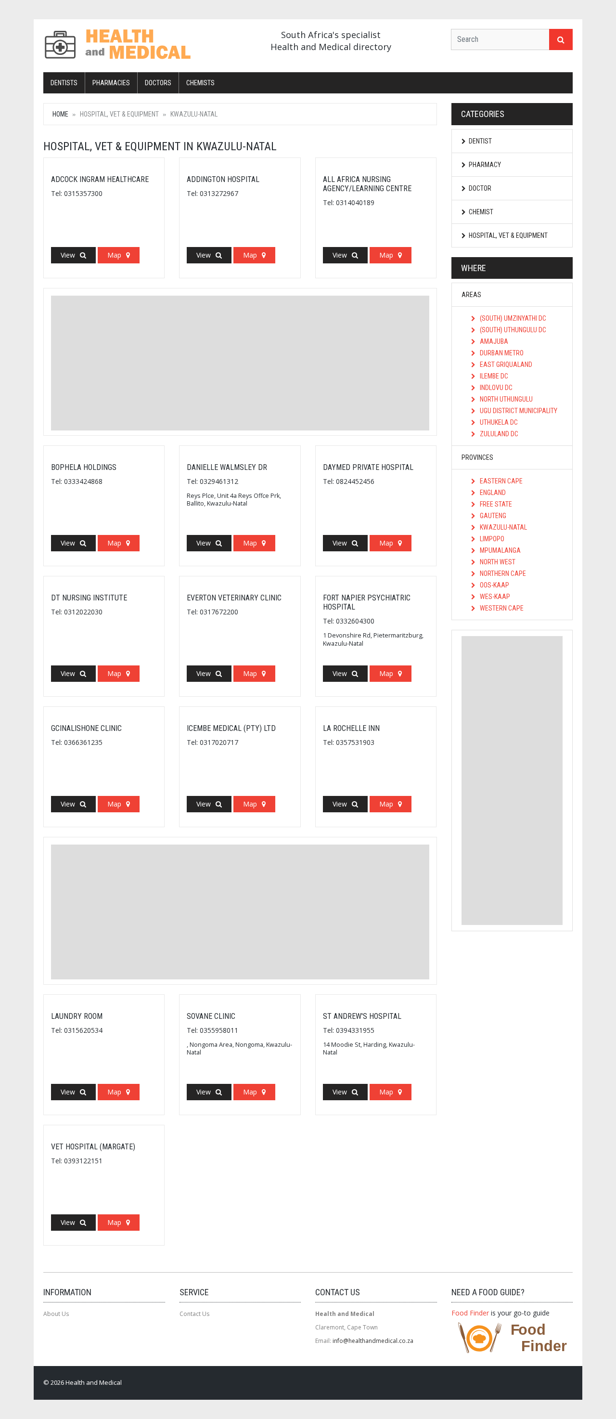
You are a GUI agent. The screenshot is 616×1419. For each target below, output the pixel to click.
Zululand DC (498, 434)
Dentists (64, 83)
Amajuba (493, 341)
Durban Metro (501, 353)
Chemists (200, 83)
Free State (495, 504)
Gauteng (492, 516)
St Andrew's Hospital (362, 1016)
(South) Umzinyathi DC (512, 318)
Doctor (480, 188)
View (68, 255)
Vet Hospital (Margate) (93, 1146)
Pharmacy (485, 165)
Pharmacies (111, 83)
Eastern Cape (500, 481)
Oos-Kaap (493, 585)
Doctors (158, 83)
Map (114, 255)
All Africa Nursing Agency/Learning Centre (367, 184)
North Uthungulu (505, 399)
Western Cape (501, 608)
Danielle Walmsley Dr (227, 467)
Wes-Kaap (494, 596)
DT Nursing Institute (89, 597)
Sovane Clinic (211, 1016)
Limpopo (491, 539)
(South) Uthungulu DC (512, 330)
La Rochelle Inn (351, 728)
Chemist (481, 212)
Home (60, 114)
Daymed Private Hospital (368, 467)
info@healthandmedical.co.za (373, 1341)
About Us (56, 1314)
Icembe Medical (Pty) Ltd (231, 728)
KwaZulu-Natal (502, 527)
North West (496, 562)
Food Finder (470, 1312)
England (492, 492)
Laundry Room (77, 1016)
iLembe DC (493, 376)
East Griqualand (505, 364)
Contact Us (194, 1314)
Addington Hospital (223, 179)
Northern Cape (502, 573)
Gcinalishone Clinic (86, 728)
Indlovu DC (495, 387)
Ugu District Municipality (517, 411)
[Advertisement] (240, 363)
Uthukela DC (498, 422)
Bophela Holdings (83, 467)
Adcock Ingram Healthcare (100, 179)
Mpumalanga (499, 550)
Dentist (480, 141)
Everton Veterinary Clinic (234, 597)
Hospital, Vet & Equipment (508, 235)
